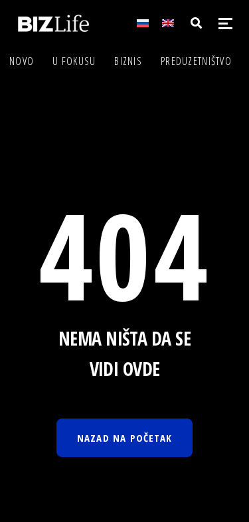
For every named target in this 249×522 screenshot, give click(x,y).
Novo (21, 61)
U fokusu (74, 61)
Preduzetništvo (196, 61)
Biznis (128, 61)
